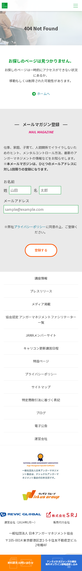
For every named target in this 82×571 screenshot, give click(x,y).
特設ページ (41, 361)
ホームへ (43, 93)
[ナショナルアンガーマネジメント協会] (41, 454)
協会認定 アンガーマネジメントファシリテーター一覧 (41, 320)
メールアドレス (16, 200)
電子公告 (41, 425)
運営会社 (41, 438)
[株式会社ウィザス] (41, 491)
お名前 (9, 181)
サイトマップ (41, 387)
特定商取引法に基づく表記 (41, 400)
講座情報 (41, 278)
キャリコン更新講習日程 (41, 348)
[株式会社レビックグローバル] (20, 511)
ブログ (41, 413)
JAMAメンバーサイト (41, 335)
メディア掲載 (41, 304)
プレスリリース (41, 291)
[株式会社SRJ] (61, 511)
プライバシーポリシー (30, 226)
